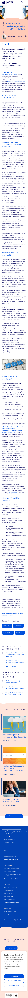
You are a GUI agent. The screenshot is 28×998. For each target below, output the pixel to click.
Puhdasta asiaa (7, 625)
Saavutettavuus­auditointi (9, 899)
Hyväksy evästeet (14, 976)
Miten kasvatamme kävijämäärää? (12, 920)
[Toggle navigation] (25, 2)
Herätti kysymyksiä (8, 632)
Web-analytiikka (7, 914)
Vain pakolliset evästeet (14, 980)
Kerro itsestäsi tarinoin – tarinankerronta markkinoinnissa (15, 661)
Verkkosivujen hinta (8, 851)
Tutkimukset (7, 885)
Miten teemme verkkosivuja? (11, 859)
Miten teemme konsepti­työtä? (11, 879)
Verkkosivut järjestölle (9, 845)
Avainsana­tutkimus (8, 896)
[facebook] (8, 44)
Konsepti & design (9, 865)
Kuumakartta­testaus (8, 890)
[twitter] (2, 44)
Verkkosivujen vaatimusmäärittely (11, 868)
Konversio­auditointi (8, 893)
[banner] (7, 2)
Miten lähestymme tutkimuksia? (11, 902)
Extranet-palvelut (8, 854)
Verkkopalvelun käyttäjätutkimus (11, 888)
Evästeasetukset (14, 985)
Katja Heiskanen (12, 36)
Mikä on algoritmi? (11, 667)
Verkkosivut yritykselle (9, 842)
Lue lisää (6, 971)
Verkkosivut (7, 836)
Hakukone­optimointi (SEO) (10, 911)
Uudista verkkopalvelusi (9, 839)
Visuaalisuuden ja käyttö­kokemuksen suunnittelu (12, 875)
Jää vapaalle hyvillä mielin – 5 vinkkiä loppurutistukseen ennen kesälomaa (15, 654)
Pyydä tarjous (11, 948)
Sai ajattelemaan (18, 625)
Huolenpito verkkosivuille (10, 857)
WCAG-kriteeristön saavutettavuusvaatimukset (9, 73)
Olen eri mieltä (19, 632)
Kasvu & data (7, 908)
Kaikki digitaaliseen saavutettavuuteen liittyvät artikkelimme (12, 614)
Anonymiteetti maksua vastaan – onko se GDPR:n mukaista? (14, 694)
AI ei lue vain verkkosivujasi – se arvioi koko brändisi (15, 682)
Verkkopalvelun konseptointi (10, 871)
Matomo (6, 917)
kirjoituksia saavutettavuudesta (16, 82)
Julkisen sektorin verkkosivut (11, 848)
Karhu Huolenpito (12, 492)
